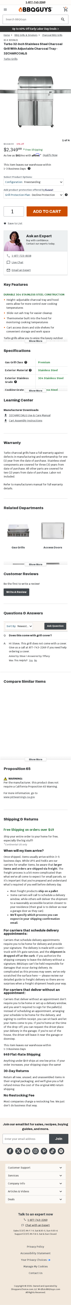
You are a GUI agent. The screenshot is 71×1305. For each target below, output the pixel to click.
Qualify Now (50, 155)
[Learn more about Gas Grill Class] (26, 362)
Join (58, 1139)
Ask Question (55, 626)
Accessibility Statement (35, 1253)
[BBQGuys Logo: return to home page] (35, 9)
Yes (31, 660)
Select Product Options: (18, 177)
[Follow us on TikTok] (52, 1151)
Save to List (15, 223)
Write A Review (16, 592)
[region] (35, 104)
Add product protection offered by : (29, 189)
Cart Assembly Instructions (25, 420)
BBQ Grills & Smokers (26, 35)
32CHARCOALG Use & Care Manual (30, 415)
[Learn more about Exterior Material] (30, 370)
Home (7, 35)
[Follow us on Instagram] (35, 1151)
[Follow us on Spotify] (61, 1151)
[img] (35, 101)
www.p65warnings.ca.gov (19, 797)
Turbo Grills (11, 59)
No (35, 660)
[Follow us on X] (18, 1151)
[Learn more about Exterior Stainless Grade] (16, 382)
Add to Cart (47, 211)
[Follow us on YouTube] (27, 1151)
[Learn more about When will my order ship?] (29, 168)
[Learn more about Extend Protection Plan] (66, 195)
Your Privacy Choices (34, 1260)
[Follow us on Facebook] (10, 1151)
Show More (35, 341)
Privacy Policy (35, 1246)
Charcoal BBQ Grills (52, 35)
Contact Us (35, 1273)
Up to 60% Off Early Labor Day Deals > (35, 28)
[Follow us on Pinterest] (44, 1151)
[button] (35, 1168)
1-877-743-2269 (35, 2)
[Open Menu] (5, 9)
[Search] (63, 19)
